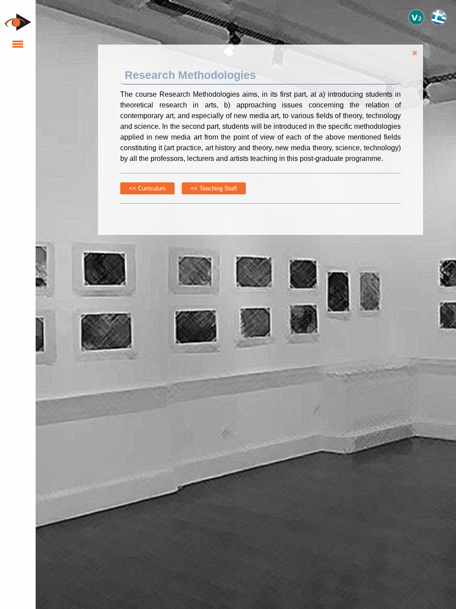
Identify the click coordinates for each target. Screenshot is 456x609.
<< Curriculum (147, 188)
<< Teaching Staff (214, 188)
